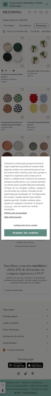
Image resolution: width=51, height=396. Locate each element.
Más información (12, 217)
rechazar (8, 206)
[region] (25, 198)
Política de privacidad (15, 212)
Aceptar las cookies (25, 232)
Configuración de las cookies (25, 225)
